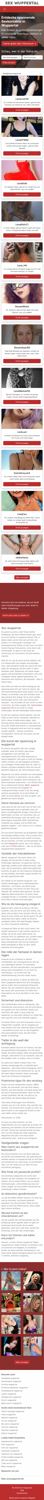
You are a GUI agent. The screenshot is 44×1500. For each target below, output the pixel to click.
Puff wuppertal (7, 1444)
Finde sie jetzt (9, 62)
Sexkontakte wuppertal (11, 1381)
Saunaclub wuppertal (10, 1451)
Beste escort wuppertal (11, 1403)
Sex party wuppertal (10, 1424)
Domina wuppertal (9, 1384)
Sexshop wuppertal (9, 1430)
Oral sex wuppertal (9, 1427)
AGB (22, 1490)
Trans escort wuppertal (11, 1463)
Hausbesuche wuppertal (11, 1441)
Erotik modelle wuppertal (12, 1457)
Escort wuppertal (8, 1400)
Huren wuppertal (8, 1414)
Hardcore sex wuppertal (11, 1454)
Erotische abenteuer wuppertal (14, 1387)
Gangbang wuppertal (10, 1378)
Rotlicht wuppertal (9, 1417)
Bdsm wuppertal (32, 785)
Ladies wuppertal (8, 1394)
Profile (14, 846)
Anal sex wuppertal (9, 1448)
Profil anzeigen (22, 110)
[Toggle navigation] (4, 9)
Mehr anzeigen (22, 577)
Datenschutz (22, 1493)
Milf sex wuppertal (9, 1460)
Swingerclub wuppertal (11, 1397)
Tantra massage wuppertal (12, 1411)
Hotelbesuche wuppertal (11, 1391)
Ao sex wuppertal (8, 1421)
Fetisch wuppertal (9, 1433)
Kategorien (13, 843)
